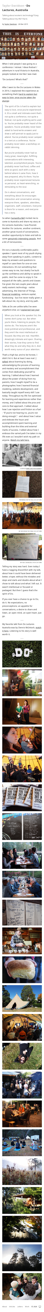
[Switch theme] (40, 1306)
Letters (20, 1306)
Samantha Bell (18, 218)
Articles (12, 1306)
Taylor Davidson (13, 5)
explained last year (30, 309)
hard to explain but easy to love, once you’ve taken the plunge (19, 97)
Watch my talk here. (19, 440)
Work (27, 1306)
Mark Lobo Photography (34, 468)
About (4, 1306)
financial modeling (11, 294)
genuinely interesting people (22, 238)
